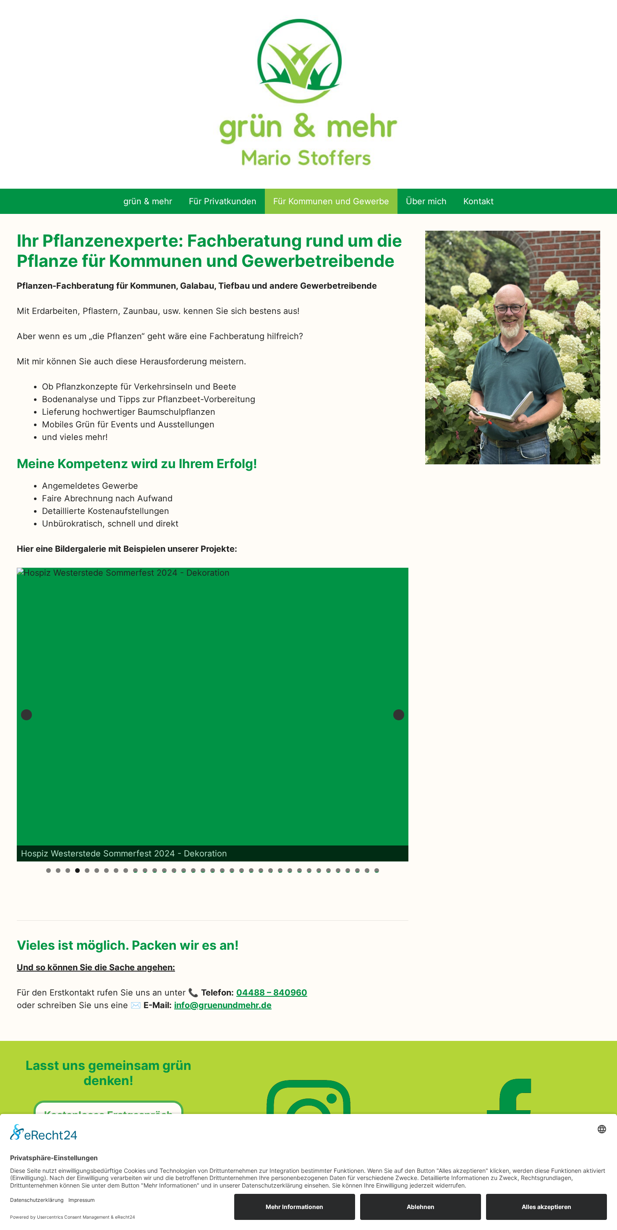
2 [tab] (58, 870)
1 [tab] (48, 870)
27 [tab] (299, 870)
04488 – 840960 (271, 993)
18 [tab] (212, 870)
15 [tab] (183, 870)
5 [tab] (87, 870)
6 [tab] (96, 870)
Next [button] (398, 714)
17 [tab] (203, 870)
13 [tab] (164, 870)
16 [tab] (193, 870)
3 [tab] (67, 870)
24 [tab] (270, 870)
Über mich (426, 201)
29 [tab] (318, 870)
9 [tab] (125, 870)
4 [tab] (77, 870)
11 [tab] (145, 870)
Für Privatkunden (222, 201)
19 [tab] (222, 870)
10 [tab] (135, 870)
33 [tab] (357, 870)
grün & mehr (147, 201)
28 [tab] (309, 870)
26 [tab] (290, 870)
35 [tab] (376, 870)
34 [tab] (367, 870)
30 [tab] (328, 870)
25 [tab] (280, 870)
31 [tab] (338, 870)
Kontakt (478, 201)
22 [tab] (251, 870)
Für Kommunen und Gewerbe (331, 201)
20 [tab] (232, 870)
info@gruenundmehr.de (223, 1005)
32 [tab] (347, 870)
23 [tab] (261, 870)
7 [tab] (106, 870)
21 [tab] (242, 870)
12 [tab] (154, 870)
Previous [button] (26, 714)
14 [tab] (174, 870)
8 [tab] (116, 870)
